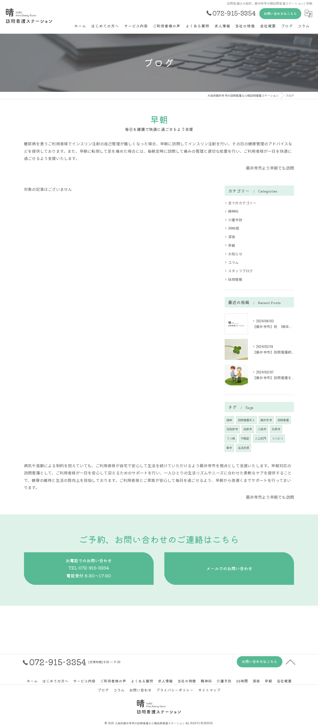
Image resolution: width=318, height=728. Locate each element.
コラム (233, 262)
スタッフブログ (240, 270)
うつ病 (231, 438)
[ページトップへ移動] (290, 661)
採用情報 (235, 279)
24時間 (233, 228)
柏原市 (248, 429)
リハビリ (277, 438)
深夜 (231, 236)
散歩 (229, 448)
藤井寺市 (266, 420)
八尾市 (262, 429)
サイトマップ (209, 689)
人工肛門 (260, 438)
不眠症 (245, 438)
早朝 (231, 245)
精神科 (233, 211)
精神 (229, 420)
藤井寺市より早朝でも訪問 (270, 168)
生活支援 (243, 448)
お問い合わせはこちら (280, 13)
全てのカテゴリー (242, 202)
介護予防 (235, 219)
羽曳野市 (232, 429)
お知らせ (235, 253)
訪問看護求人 (246, 420)
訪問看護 (283, 420)
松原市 (276, 429)
